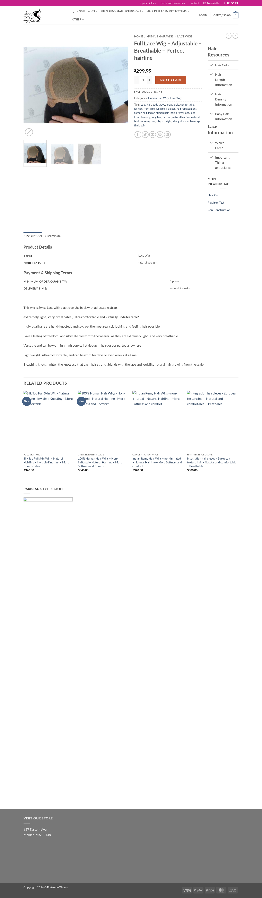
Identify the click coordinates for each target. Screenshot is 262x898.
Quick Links (147, 3)
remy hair (149, 121)
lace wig (145, 117)
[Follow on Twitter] (232, 3)
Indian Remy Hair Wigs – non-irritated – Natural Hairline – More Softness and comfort (157, 462)
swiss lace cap (191, 121)
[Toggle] (211, 65)
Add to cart (170, 80)
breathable (172, 104)
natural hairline (181, 117)
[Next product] (229, 35)
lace (187, 112)
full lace (160, 108)
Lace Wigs (184, 36)
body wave (158, 104)
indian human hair (158, 112)
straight (177, 121)
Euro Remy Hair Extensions (121, 11)
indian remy (176, 112)
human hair (140, 112)
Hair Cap (213, 195)
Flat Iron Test (216, 202)
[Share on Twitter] (145, 134)
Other (76, 19)
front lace (149, 108)
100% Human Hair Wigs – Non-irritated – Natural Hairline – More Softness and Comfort (100, 462)
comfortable (187, 104)
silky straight (164, 121)
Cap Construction (219, 210)
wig (143, 125)
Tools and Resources (173, 3)
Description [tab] (33, 236)
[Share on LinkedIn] (167, 134)
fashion (138, 108)
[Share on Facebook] (137, 134)
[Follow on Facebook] (225, 3)
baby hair (146, 104)
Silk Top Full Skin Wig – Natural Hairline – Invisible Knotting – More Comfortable (46, 462)
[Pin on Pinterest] (160, 134)
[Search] (72, 11)
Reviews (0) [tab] (53, 236)
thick (137, 125)
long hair (156, 117)
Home (81, 11)
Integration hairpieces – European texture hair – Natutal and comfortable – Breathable (211, 462)
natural (167, 117)
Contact (194, 3)
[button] (211, 3)
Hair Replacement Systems (166, 11)
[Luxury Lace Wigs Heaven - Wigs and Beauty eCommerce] (44, 15)
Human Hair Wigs (160, 36)
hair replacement (186, 108)
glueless (170, 108)
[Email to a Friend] (152, 134)
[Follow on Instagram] (228, 3)
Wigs (91, 11)
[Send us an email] (236, 3)
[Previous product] (235, 35)
